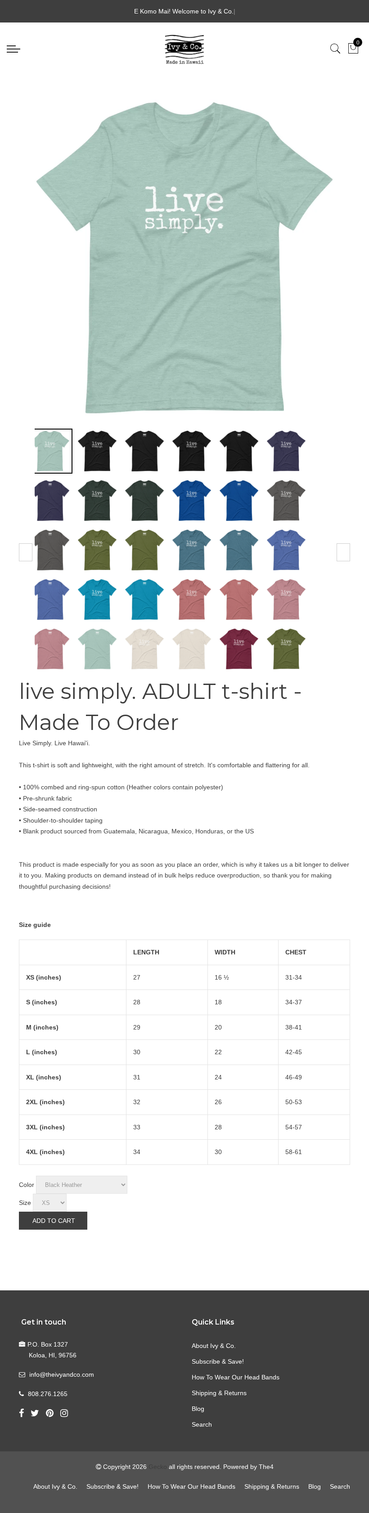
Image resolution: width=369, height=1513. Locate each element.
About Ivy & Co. (214, 1345)
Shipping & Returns (219, 1393)
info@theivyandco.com (61, 1374)
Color (26, 1184)
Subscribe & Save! (218, 1361)
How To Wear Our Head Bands (235, 1377)
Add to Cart (53, 1220)
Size (25, 1202)
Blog (198, 1408)
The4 (266, 1466)
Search (202, 1424)
